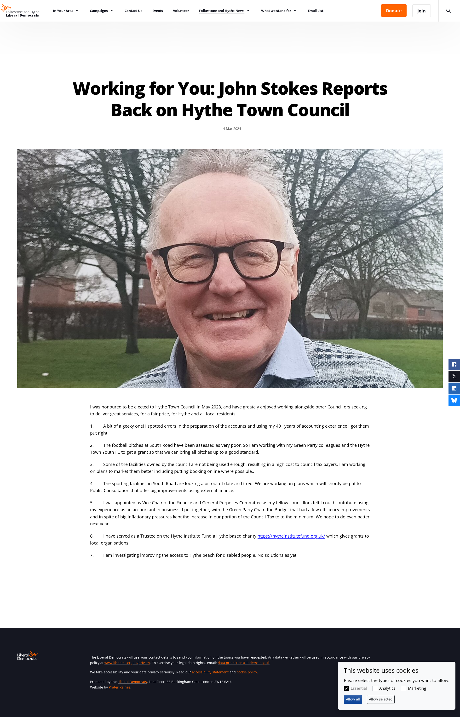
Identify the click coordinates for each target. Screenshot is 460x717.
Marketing (417, 688)
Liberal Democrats (132, 681)
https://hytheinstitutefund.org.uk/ (291, 536)
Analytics (387, 688)
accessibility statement (210, 672)
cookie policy (247, 672)
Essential (359, 688)
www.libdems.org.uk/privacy (127, 662)
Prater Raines (119, 687)
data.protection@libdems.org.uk (244, 662)
